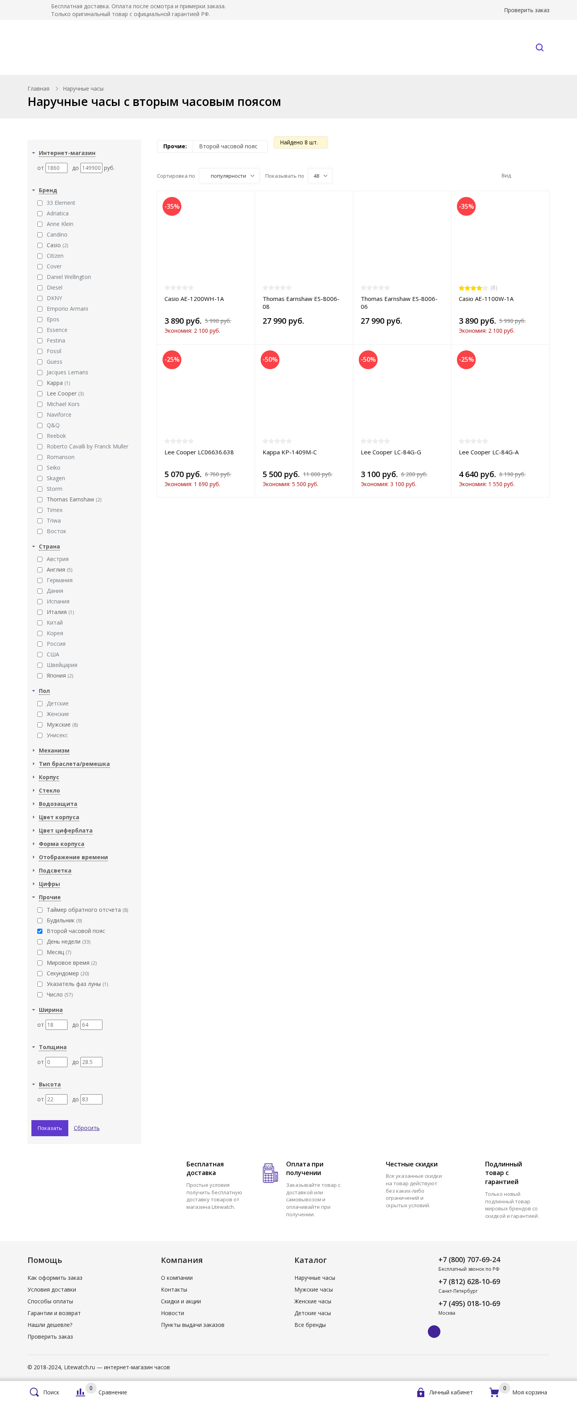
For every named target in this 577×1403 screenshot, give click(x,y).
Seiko (53, 467)
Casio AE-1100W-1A (486, 298)
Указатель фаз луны (77, 984)
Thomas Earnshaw (74, 499)
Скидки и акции (181, 1301)
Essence (57, 329)
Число (60, 994)
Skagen (56, 478)
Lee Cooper (65, 393)
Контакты (492, 47)
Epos (53, 319)
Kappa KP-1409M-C (290, 452)
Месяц (59, 952)
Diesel (54, 287)
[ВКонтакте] (434, 1331)
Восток (56, 531)
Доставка (336, 47)
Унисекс (57, 735)
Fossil (54, 351)
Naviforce (59, 414)
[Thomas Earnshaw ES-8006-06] (402, 241)
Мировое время (72, 962)
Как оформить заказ (54, 1277)
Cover (54, 266)
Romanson (61, 457)
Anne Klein (60, 224)
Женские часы (312, 1301)
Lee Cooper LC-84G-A (489, 452)
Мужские (62, 724)
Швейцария (62, 665)
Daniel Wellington (69, 277)
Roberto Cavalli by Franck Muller (87, 446)
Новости (172, 1313)
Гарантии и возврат (54, 1313)
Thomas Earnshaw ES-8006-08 (301, 302)
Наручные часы (99, 47)
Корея (55, 633)
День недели (69, 941)
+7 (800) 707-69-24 (469, 1259)
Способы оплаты (50, 1301)
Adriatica (58, 213)
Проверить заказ (527, 10)
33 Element (61, 202)
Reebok (56, 435)
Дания (55, 590)
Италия (60, 612)
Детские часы (312, 1313)
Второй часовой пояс (76, 931)
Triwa (54, 520)
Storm (54, 488)
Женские (58, 714)
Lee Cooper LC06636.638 (199, 452)
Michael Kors (63, 404)
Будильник (64, 920)
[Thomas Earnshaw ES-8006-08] (304, 241)
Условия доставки (51, 1289)
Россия (56, 643)
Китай (55, 622)
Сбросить (87, 1128)
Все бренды (191, 47)
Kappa (58, 382)
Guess (54, 361)
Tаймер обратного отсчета (87, 909)
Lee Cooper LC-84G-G (391, 452)
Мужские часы (313, 1289)
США (53, 654)
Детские (58, 703)
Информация (410, 47)
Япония (60, 675)
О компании (177, 1277)
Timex (54, 510)
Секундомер (68, 973)
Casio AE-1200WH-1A (194, 298)
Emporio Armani (67, 308)
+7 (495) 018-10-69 (469, 1303)
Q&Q (53, 425)
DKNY (54, 298)
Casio (57, 245)
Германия (60, 580)
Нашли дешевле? (49, 1324)
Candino (57, 234)
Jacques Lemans (67, 372)
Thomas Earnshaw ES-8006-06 (399, 302)
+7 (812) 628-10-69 (469, 1281)
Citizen (55, 255)
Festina (56, 340)
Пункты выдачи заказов (193, 1324)
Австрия (58, 559)
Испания (58, 601)
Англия (60, 569)
